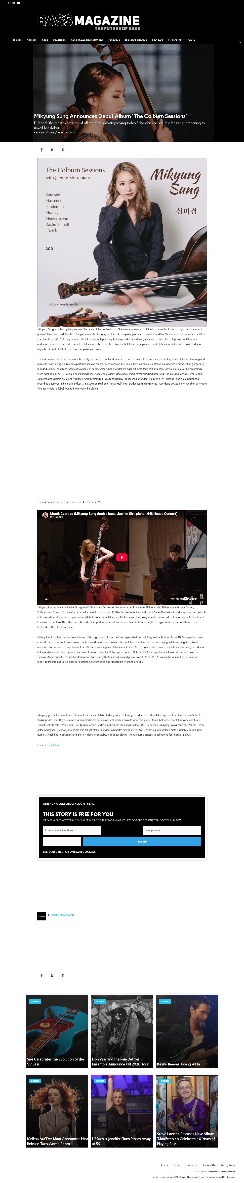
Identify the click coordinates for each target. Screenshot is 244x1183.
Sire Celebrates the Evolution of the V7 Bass (55, 1062)
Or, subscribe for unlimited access (69, 852)
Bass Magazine (44, 132)
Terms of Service (222, 1176)
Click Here (55, 745)
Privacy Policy (205, 1176)
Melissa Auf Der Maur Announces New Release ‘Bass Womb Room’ (58, 1141)
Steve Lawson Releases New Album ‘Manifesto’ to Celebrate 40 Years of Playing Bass (186, 1138)
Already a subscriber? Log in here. (69, 804)
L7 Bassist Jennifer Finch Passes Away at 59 (121, 1141)
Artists (35, 1001)
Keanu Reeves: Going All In (179, 1064)
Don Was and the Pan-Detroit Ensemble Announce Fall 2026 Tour (120, 1062)
